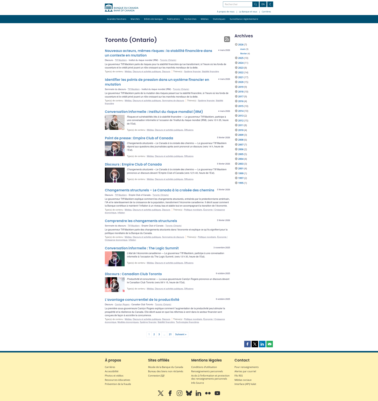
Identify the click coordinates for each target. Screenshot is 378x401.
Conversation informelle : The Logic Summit (142, 248)
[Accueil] (121, 8)
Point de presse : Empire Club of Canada (139, 138)
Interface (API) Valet (245, 384)
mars (242, 49)
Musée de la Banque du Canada (165, 367)
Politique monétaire (193, 209)
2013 (240, 115)
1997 (240, 178)
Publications (173, 19)
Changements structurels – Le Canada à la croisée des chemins (159, 190)
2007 (240, 144)
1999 (240, 173)
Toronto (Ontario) (168, 60)
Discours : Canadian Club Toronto (133, 274)
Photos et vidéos (114, 375)
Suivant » (180, 334)
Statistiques (219, 19)
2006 (240, 149)
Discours (166, 71)
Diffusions (188, 129)
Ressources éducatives (117, 380)
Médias (204, 19)
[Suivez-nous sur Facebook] (170, 395)
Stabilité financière (210, 71)
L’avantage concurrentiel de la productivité (142, 299)
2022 (240, 72)
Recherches (190, 19)
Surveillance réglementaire (244, 19)
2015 (240, 106)
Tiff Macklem (121, 60)
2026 (240, 44)
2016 (240, 101)
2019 (240, 87)
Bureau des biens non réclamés (165, 371)
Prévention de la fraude (118, 384)
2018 (240, 91)
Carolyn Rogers (122, 304)
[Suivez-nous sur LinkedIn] (198, 395)
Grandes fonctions (116, 19)
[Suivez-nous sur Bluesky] (189, 395)
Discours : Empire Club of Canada (133, 164)
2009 (240, 134)
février (243, 53)
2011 (240, 125)
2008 (240, 139)
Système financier (192, 71)
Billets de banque (153, 19)
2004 (240, 159)
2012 (240, 120)
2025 (240, 58)
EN (263, 4)
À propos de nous (225, 11)
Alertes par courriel (245, 371)
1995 (240, 183)
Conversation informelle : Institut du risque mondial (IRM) (154, 111)
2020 (240, 82)
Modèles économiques (128, 322)
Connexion (156, 375)
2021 (240, 77)
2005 (240, 154)
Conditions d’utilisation (204, 367)
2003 (240, 163)
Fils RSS (238, 375)
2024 (240, 62)
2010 (240, 130)
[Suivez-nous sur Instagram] (180, 395)
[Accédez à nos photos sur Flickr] (208, 395)
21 (170, 334)
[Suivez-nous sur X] (161, 395)
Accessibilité (111, 371)
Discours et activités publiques (147, 71)
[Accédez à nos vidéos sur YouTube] (217, 395)
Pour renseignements (246, 367)
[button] (247, 344)
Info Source (197, 382)
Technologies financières (187, 322)
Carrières (266, 11)
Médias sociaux (242, 380)
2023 (240, 67)
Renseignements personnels (207, 371)
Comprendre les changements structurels (141, 221)
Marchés (135, 19)
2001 (240, 168)
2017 (240, 96)
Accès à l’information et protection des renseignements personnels (210, 377)
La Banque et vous (248, 11)
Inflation (121, 212)
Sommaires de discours (173, 100)
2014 (240, 111)
